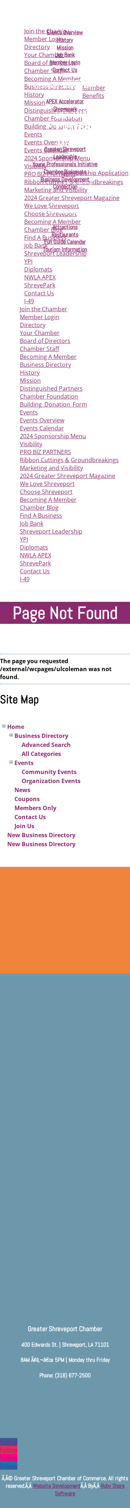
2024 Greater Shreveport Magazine (67, 476)
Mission (30, 380)
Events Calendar (42, 428)
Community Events (49, 772)
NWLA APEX (40, 277)
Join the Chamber (43, 309)
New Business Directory (41, 835)
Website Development (57, 1486)
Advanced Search (46, 745)
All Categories (41, 754)
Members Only (35, 808)
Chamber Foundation (49, 396)
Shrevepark (65, 109)
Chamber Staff (39, 349)
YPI (28, 261)
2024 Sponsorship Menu (53, 436)
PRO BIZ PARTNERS (45, 452)
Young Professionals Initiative (65, 164)
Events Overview (42, 420)
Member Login (39, 317)
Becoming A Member (48, 357)
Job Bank (31, 523)
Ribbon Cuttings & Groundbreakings (69, 460)
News (22, 790)
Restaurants (65, 234)
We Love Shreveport (47, 484)
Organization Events (51, 781)
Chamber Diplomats (65, 171)
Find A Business (41, 516)
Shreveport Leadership (51, 531)
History (30, 373)
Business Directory (45, 365)
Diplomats (38, 269)
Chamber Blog (39, 508)
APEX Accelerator (65, 101)
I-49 (29, 301)
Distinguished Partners (51, 388)
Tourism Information (65, 249)
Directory (33, 325)
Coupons (27, 799)
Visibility (31, 444)
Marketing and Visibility (51, 468)
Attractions (65, 227)
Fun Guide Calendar (65, 241)
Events (29, 412)
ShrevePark (39, 285)
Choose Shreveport (46, 492)
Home (15, 727)
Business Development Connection (65, 183)
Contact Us (39, 293)
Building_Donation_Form (53, 404)
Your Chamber (40, 333)
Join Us (24, 826)
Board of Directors (45, 341)
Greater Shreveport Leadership (65, 152)
